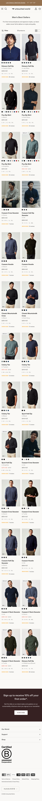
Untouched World (10, 794)
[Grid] (36, 30)
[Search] (6, 9)
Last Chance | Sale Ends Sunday (15, 2)
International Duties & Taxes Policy (10, 781)
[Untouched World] (21, 9)
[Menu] (2, 9)
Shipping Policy (35, 779)
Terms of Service (6, 779)
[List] (39, 30)
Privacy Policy (16, 779)
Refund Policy (25, 779)
